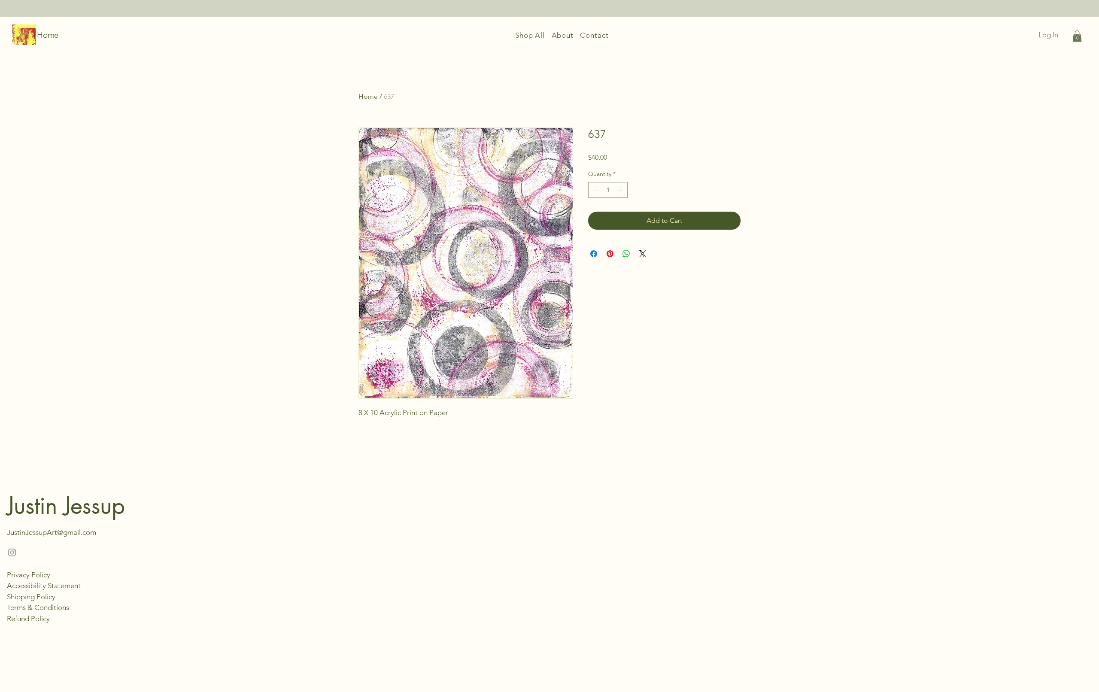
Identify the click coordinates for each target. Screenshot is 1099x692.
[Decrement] (594, 189)
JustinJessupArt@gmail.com (51, 532)
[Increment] (621, 189)
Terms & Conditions (38, 607)
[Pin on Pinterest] (610, 254)
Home (48, 35)
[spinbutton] (608, 189)
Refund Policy (28, 618)
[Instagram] (12, 552)
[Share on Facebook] (594, 254)
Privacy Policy (28, 575)
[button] (1077, 36)
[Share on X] (643, 254)
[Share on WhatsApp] (626, 254)
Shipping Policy (31, 596)
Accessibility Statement (44, 585)
